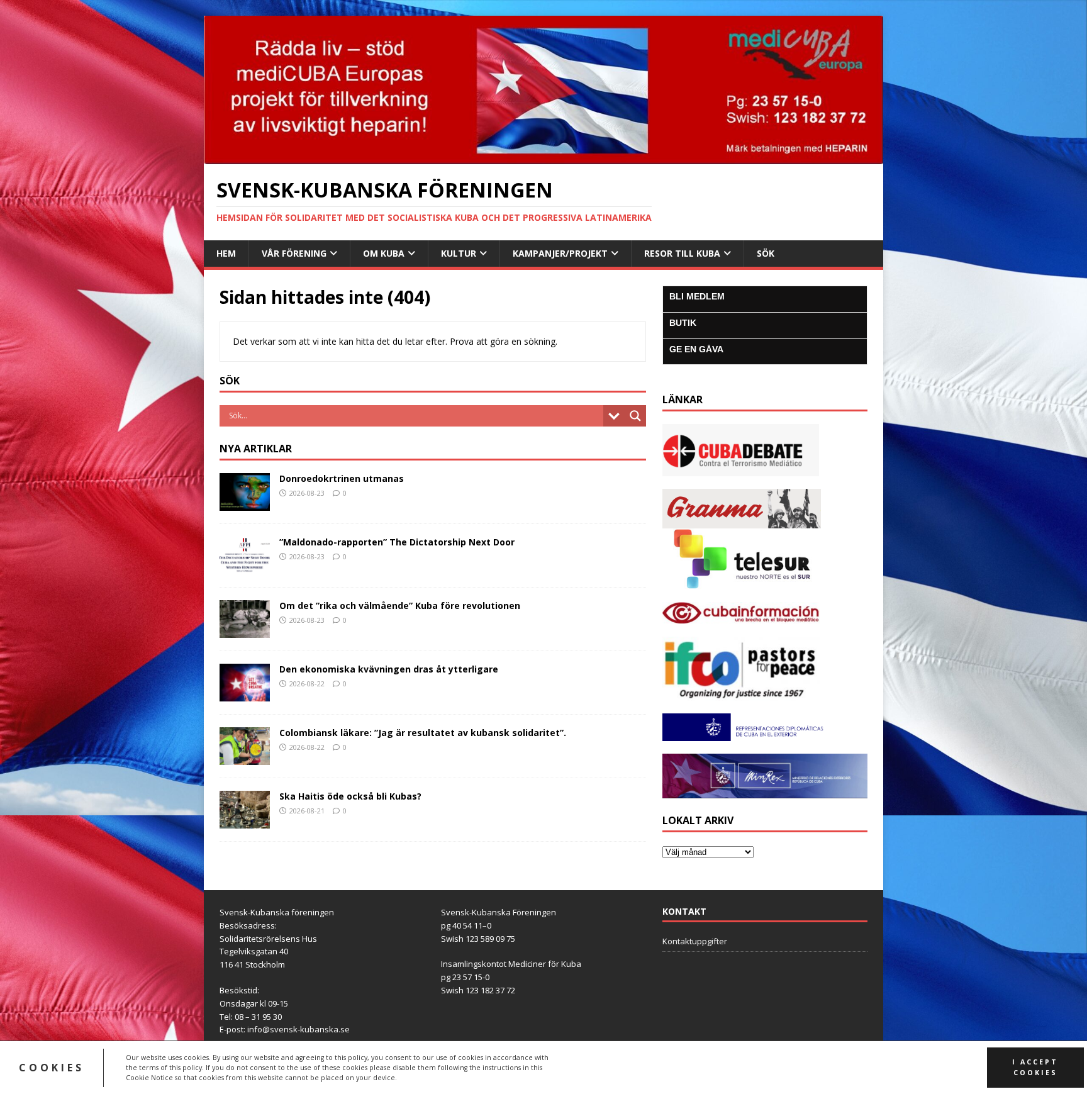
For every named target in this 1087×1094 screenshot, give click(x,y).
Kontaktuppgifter (694, 941)
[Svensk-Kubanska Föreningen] (543, 156)
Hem (226, 253)
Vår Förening (294, 253)
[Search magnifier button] (635, 416)
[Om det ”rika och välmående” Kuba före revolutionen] (245, 631)
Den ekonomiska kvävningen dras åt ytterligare (388, 669)
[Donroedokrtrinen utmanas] (245, 503)
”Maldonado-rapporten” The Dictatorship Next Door (397, 542)
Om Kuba (383, 253)
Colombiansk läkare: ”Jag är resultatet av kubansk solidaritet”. (424, 733)
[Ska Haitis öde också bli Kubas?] (245, 821)
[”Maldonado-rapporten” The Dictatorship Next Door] (245, 567)
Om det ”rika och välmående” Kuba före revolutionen (399, 605)
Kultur (458, 253)
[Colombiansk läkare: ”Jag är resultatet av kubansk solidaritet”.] (245, 758)
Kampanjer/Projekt (560, 253)
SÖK (765, 253)
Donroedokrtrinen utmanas (341, 478)
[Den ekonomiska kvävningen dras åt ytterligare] (245, 694)
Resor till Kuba (682, 253)
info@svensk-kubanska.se (298, 1029)
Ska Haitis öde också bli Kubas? (350, 796)
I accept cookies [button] (1035, 1067)
